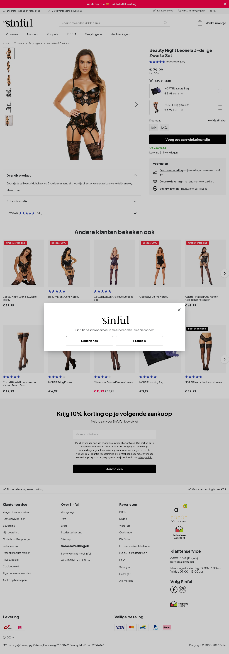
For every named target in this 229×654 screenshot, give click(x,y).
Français (139, 341)
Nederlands (89, 341)
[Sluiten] (179, 309)
